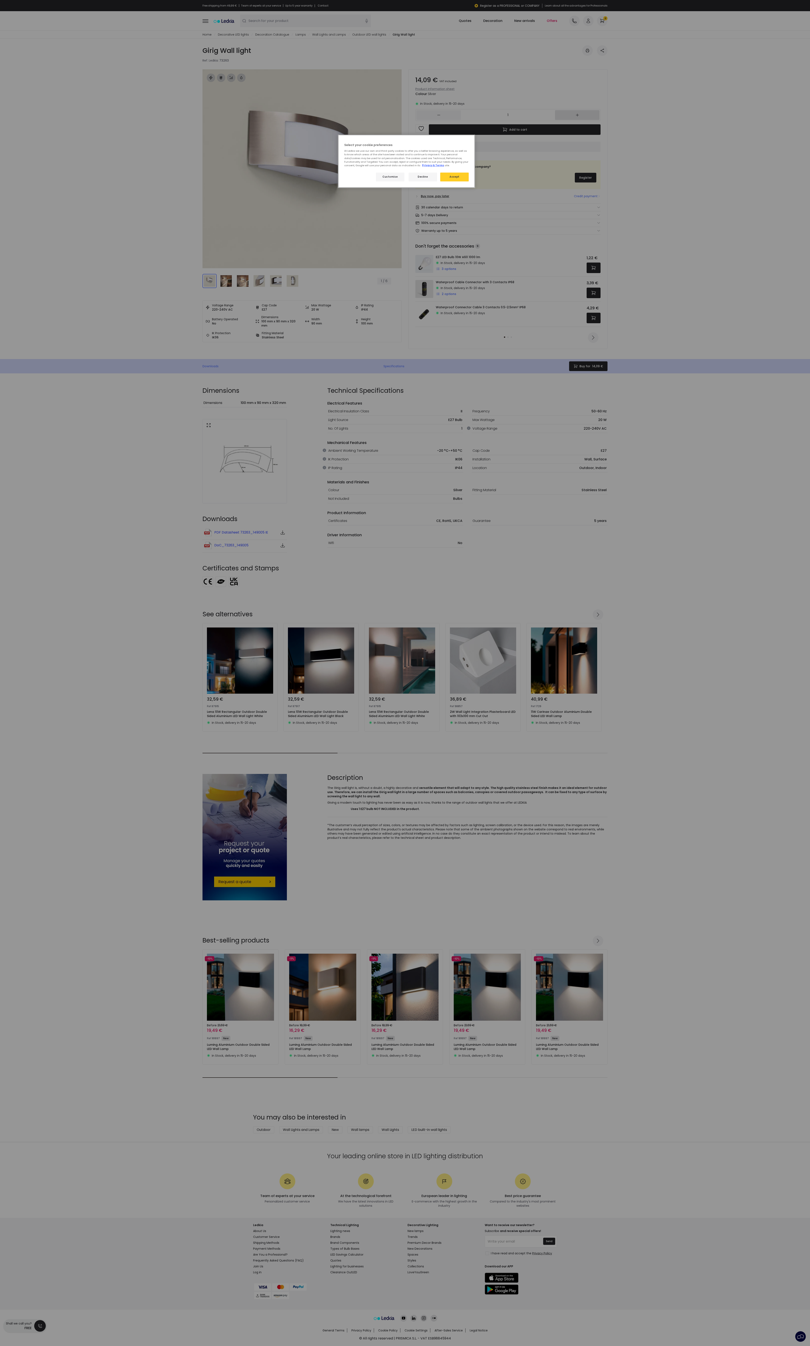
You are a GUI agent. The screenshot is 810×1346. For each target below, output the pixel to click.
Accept (454, 176)
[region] (406, 161)
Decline (423, 176)
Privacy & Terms (433, 165)
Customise (390, 176)
